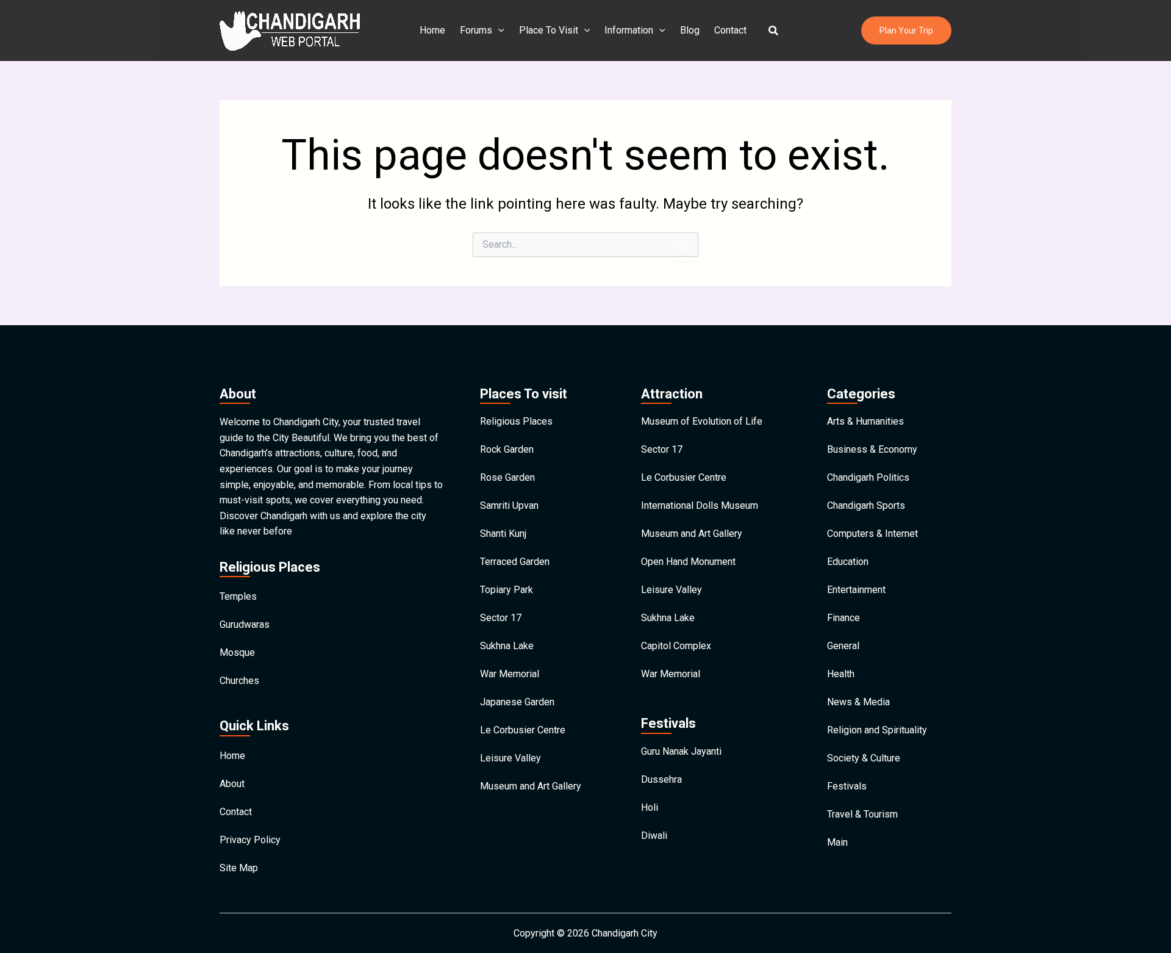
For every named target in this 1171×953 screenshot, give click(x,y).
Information (628, 30)
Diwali (654, 835)
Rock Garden (507, 449)
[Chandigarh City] (290, 29)
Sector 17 (500, 618)
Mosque (237, 652)
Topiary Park (506, 589)
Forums (476, 30)
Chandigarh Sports (866, 505)
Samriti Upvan (509, 505)
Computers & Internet (872, 533)
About (232, 783)
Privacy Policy (250, 840)
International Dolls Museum (699, 505)
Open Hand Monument (688, 561)
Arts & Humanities (865, 421)
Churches (239, 680)
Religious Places (516, 421)
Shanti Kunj (503, 533)
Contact (730, 30)
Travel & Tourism (862, 814)
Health (840, 674)
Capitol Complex (676, 646)
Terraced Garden (515, 561)
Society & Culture (863, 758)
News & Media (858, 702)
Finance (843, 618)
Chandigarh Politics (868, 477)
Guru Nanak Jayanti (681, 751)
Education (847, 561)
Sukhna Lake (507, 646)
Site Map (239, 868)
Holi (649, 807)
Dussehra (661, 779)
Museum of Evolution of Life (701, 421)
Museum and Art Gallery (530, 786)
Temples (238, 596)
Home (432, 30)
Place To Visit (548, 30)
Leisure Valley (510, 758)
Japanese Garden (517, 702)
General (843, 646)
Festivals (847, 786)
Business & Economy (872, 449)
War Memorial (509, 674)
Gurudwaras (245, 624)
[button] (773, 30)
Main (837, 842)
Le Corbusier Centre (522, 730)
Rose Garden (507, 477)
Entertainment (856, 589)
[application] (498, 30)
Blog (690, 30)
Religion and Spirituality (877, 730)
